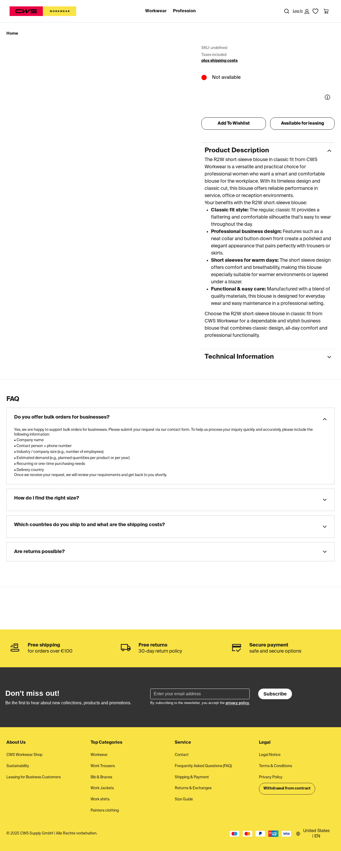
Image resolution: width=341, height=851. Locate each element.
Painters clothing (105, 810)
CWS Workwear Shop (24, 755)
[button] (301, 11)
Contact (182, 755)
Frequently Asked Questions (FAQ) (203, 766)
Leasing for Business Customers (33, 777)
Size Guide (184, 799)
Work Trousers (103, 766)
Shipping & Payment (192, 777)
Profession (184, 11)
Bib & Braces (101, 777)
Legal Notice (270, 755)
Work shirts (100, 799)
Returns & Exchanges (193, 788)
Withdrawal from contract (287, 788)
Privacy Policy (270, 777)
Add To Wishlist (234, 123)
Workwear (156, 11)
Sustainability (17, 766)
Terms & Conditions (275, 766)
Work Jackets (102, 788)
